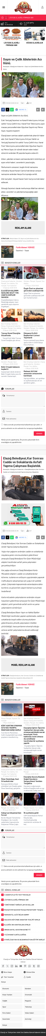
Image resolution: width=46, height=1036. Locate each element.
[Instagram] (12, 966)
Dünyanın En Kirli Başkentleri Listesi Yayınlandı (32, 335)
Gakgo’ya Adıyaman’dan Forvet (11, 814)
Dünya (3, 326)
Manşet (3, 283)
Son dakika (11, 283)
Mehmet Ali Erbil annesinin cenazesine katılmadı (33, 373)
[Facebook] (3, 966)
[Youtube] (21, 966)
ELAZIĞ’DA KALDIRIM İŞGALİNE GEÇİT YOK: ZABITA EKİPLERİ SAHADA (10, 294)
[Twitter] (7, 966)
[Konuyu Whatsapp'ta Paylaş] (12, 109)
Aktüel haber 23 (15, 238)
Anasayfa (6, 66)
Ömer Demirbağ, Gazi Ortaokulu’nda (10, 780)
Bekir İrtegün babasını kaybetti (10, 368)
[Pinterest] (25, 966)
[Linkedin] (16, 966)
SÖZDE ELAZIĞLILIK (16, 18)
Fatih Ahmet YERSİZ (25, 247)
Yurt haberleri (12, 286)
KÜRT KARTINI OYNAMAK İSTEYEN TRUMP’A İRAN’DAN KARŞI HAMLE (11, 727)
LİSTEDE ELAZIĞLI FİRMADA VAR (11, 44)
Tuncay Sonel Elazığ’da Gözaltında (10, 334)
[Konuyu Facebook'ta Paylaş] (3, 109)
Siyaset (38, 281)
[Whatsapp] (29, 966)
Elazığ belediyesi (15, 675)
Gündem (19, 281)
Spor (15, 362)
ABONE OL (23, 110)
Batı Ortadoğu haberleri (9, 324)
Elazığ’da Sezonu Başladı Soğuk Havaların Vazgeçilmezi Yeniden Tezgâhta (34, 780)
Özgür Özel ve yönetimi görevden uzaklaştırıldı (33, 289)
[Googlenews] (38, 966)
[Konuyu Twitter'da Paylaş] (7, 109)
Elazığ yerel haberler (17, 66)
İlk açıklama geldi (31, 813)
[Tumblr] (34, 966)
